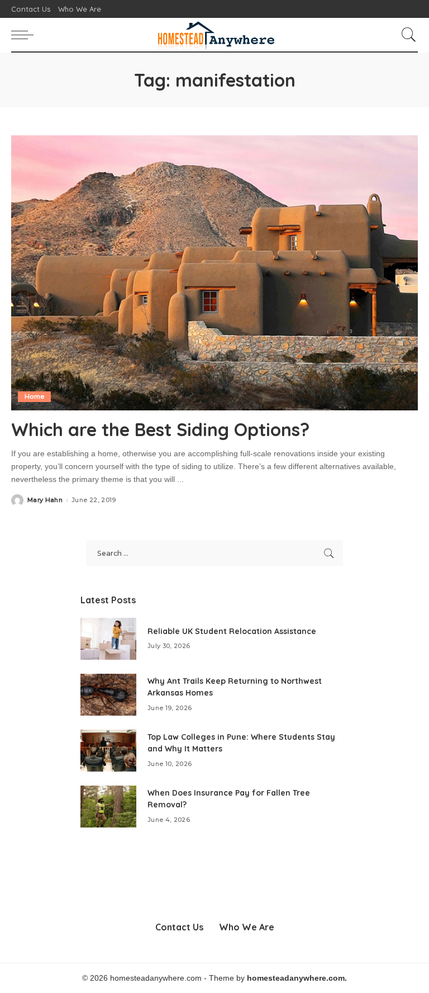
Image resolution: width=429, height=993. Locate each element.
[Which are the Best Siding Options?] (214, 272)
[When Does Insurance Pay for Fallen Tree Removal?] (108, 807)
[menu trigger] (25, 34)
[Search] (406, 34)
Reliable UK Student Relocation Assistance (231, 631)
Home (34, 396)
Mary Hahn (45, 500)
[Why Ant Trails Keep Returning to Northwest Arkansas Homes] (108, 695)
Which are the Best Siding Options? (160, 429)
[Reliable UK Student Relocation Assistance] (108, 639)
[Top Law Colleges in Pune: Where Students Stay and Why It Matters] (108, 751)
